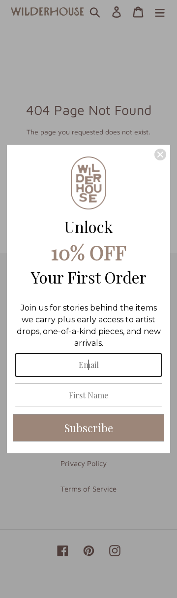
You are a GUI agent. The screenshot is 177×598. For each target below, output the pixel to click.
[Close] (160, 154)
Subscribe (88, 427)
